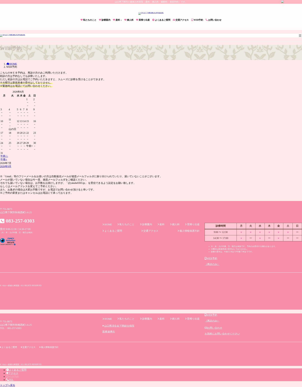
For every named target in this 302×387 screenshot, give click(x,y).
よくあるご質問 (17, 370)
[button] (253, 261)
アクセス (13, 373)
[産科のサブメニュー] (121, 20)
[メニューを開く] (300, 35)
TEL (11, 379)
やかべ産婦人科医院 (10, 285)
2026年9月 (5, 166)
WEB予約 (13, 376)
